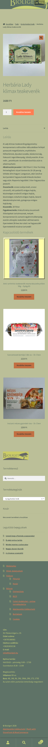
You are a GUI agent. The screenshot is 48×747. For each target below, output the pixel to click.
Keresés (24, 742)
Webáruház (11, 566)
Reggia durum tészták (14, 549)
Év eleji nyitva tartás (14, 540)
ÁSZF (15, 596)
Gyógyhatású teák (28, 24)
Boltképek (17, 614)
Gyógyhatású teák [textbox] (23, 499)
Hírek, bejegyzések (14, 571)
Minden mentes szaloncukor (17, 544)
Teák (17, 24)
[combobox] (24, 498)
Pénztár (16, 578)
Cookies (16, 619)
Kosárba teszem (23, 112)
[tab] (24, 128)
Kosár (15, 583)
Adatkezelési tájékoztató (24, 609)
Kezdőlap (9, 24)
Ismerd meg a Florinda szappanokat (20, 536)
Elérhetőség (18, 591)
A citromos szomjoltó (14, 553)
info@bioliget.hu (10, 653)
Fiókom (9, 575)
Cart (37, 740)
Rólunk (9, 588)
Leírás (5, 128)
